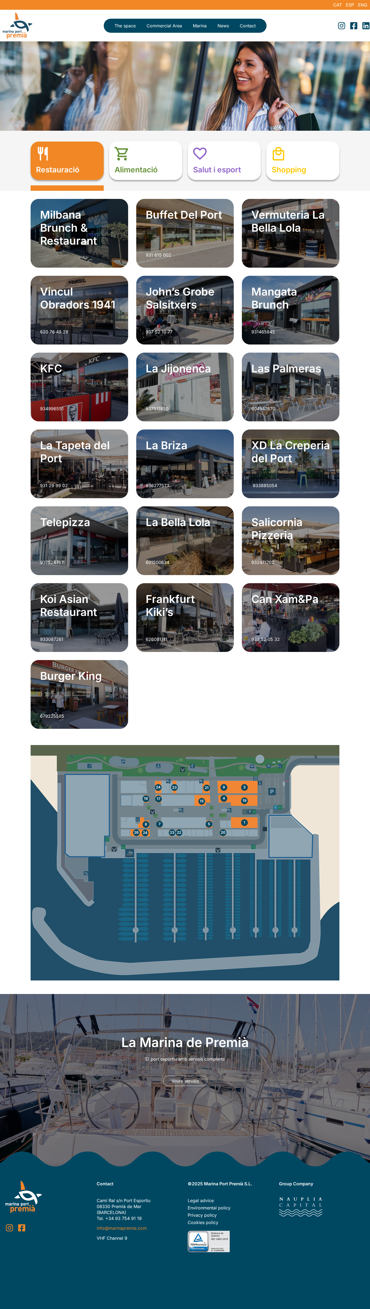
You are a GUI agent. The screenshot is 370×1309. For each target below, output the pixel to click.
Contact (248, 25)
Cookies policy (203, 1222)
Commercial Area (164, 25)
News (223, 25)
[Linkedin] (366, 26)
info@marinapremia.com (122, 1228)
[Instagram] (341, 26)
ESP (350, 5)
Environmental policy (209, 1207)
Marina (200, 25)
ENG (362, 5)
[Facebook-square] (354, 26)
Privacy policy (202, 1215)
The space (125, 25)
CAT (337, 5)
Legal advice (201, 1200)
